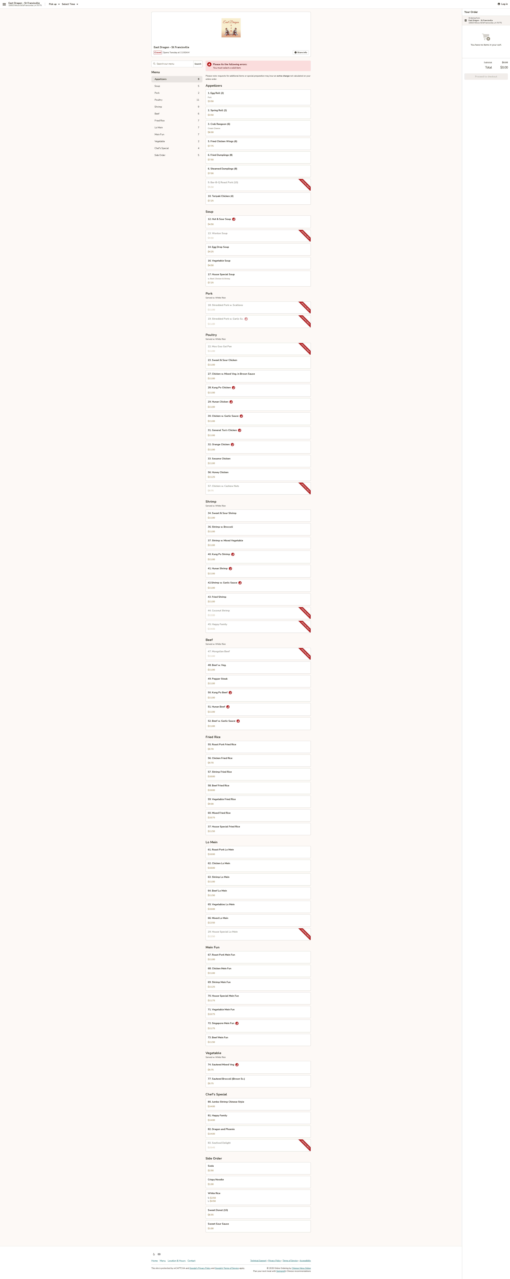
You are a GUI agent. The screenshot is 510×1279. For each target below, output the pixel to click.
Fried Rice (177, 120)
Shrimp (177, 106)
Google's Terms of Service (227, 1268)
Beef (177, 113)
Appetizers (177, 79)
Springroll (280, 1271)
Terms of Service (290, 1260)
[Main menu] (4, 4)
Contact (191, 1260)
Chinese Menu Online (301, 1268)
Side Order (177, 155)
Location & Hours (177, 1260)
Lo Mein (177, 127)
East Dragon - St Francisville (24, 3)
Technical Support (258, 1260)
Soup (177, 86)
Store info (302, 52)
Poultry (177, 99)
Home (154, 1260)
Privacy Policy (274, 1260)
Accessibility (305, 1260)
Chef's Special (177, 148)
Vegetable (177, 141)
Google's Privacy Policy (200, 1268)
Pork (177, 93)
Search (198, 64)
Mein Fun (177, 134)
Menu (163, 1260)
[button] (258, 97)
